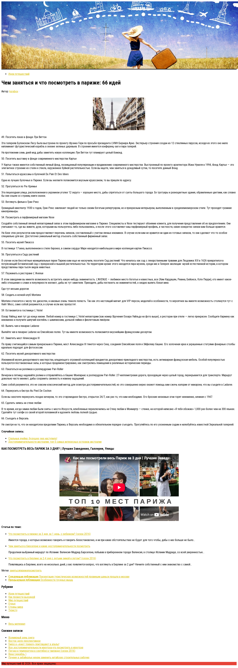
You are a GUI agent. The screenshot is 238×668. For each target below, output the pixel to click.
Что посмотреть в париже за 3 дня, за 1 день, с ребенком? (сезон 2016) (49, 534)
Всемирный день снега (21, 637)
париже (24, 570)
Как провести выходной (21, 597)
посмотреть (35, 570)
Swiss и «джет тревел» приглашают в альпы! (33, 644)
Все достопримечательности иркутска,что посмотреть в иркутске (45, 647)
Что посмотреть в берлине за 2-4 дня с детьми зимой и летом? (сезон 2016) (52, 558)
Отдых (12, 603)
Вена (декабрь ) (17, 654)
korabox (13, 91)
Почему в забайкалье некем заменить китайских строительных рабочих (48, 657)
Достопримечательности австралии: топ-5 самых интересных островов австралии (55, 441)
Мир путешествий (18, 600)
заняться (15, 570)
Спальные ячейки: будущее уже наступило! (32, 438)
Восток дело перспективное (24, 641)
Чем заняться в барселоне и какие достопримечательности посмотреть (49, 546)
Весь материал (16, 623)
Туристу (12, 610)
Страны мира (15, 607)
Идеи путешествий (18, 74)
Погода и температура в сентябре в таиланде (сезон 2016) (41, 650)
